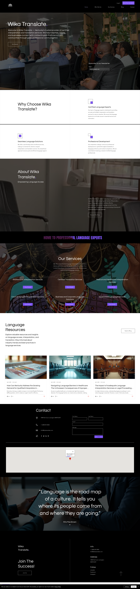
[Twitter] (44, 436)
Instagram (92, 574)
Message (74, 427)
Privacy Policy (57, 586)
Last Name (90, 416)
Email (90, 66)
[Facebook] (41, 436)
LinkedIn (92, 570)
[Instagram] (48, 436)
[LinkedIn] (46, 436)
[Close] (138, 587)
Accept (133, 586)
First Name (74, 416)
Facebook (93, 572)
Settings (127, 586)
